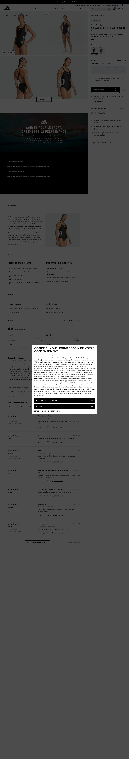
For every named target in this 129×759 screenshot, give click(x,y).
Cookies (69, 376)
